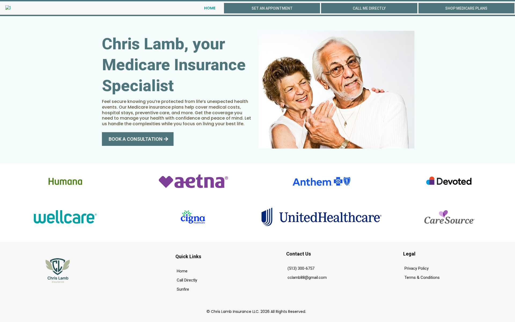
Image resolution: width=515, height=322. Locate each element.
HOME (209, 8)
